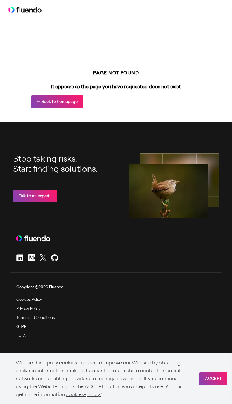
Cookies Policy (29, 299)
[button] (223, 9)
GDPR (21, 326)
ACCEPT (213, 378)
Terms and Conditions (35, 317)
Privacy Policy (28, 308)
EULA (21, 335)
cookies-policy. (83, 394)
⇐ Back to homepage (57, 101)
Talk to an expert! (35, 196)
